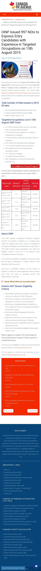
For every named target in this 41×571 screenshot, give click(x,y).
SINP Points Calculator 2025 (13, 545)
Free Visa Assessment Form (13, 491)
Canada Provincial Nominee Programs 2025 (18, 478)
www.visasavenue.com (9, 451)
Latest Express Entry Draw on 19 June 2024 (19, 384)
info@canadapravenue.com (16, 355)
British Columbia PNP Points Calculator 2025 (18, 550)
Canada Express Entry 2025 (12, 472)
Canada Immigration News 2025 (14, 485)
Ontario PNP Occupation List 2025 (15, 519)
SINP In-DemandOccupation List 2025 (16, 516)
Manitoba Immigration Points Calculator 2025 (18, 542)
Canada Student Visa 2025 (12, 480)
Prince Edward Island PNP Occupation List (17, 524)
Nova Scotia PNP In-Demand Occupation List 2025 (20, 521)
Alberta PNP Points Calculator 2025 (15, 547)
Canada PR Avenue (7, 19)
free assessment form (23, 348)
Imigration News (20, 19)
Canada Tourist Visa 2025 (12, 483)
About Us (7, 470)
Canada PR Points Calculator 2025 (15, 537)
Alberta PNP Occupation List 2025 (15, 511)
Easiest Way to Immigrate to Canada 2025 (17, 488)
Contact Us (7, 493)
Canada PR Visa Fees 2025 (12, 475)
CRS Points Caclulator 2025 (12, 534)
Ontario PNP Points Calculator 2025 (15, 553)
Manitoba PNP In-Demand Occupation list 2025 (19, 508)
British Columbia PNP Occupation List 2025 (17, 513)
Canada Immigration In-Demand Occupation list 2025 (20, 506)
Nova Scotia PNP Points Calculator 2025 (17, 539)
